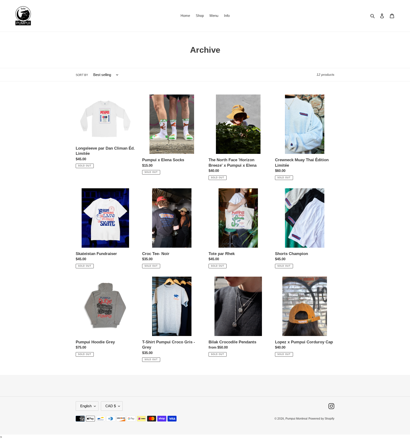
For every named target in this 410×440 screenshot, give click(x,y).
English (86, 406)
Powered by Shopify (321, 418)
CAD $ (110, 406)
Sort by (82, 75)
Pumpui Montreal (296, 418)
